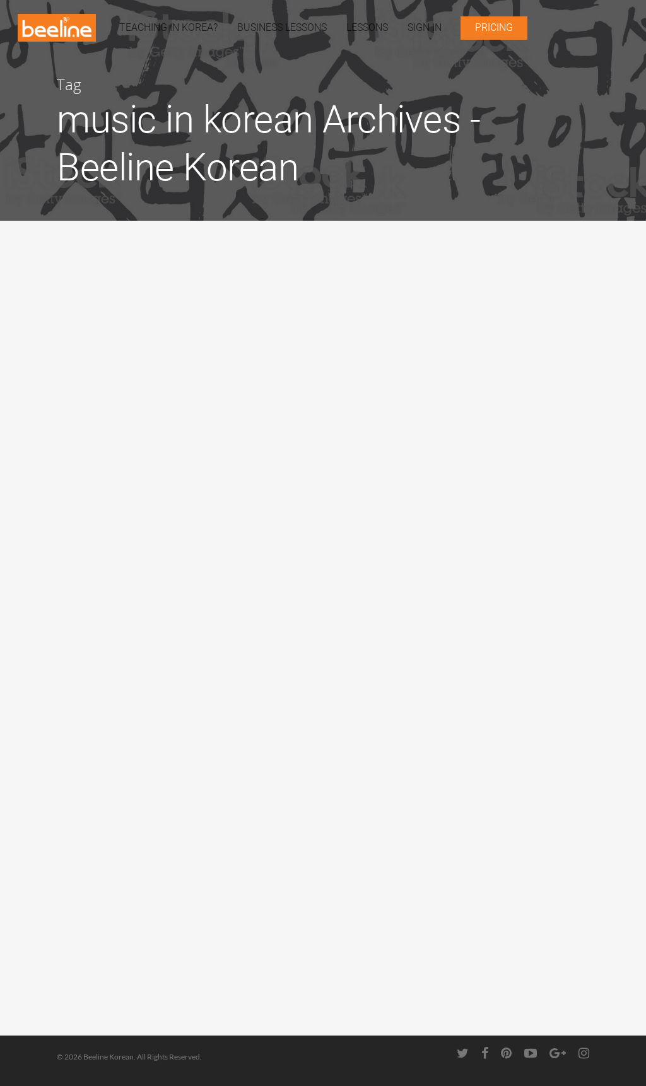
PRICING (494, 27)
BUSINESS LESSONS (282, 27)
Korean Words (101, 459)
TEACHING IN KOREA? (168, 27)
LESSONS (367, 27)
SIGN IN (425, 27)
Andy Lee (96, 413)
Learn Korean (100, 655)
